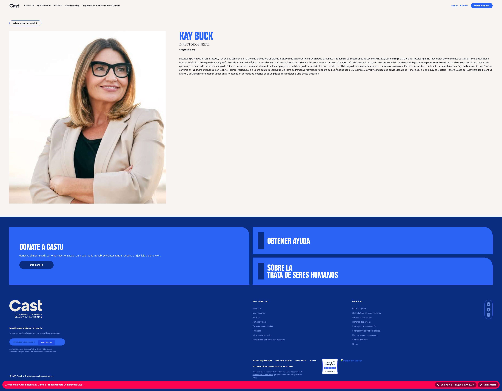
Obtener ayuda (481, 5)
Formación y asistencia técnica (366, 330)
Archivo (312, 360)
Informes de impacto (262, 335)
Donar (454, 5)
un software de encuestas (263, 375)
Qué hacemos (44, 5)
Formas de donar (360, 339)
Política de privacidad (262, 360)
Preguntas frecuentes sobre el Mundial (101, 5)
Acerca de (29, 5)
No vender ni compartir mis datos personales (273, 366)
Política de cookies (283, 360)
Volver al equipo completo (25, 23)
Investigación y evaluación (364, 326)
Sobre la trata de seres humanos (366, 313)
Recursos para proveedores (364, 335)
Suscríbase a (46, 342)
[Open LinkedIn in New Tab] (488, 304)
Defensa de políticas (361, 322)
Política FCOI (300, 360)
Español (464, 5)
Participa (58, 5)
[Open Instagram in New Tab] (488, 315)
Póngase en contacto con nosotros (269, 339)
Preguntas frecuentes (362, 317)
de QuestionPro (279, 372)
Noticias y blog (72, 5)
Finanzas (257, 330)
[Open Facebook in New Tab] (488, 310)
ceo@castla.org (187, 49)
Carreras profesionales (263, 326)
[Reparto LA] (14, 6)
